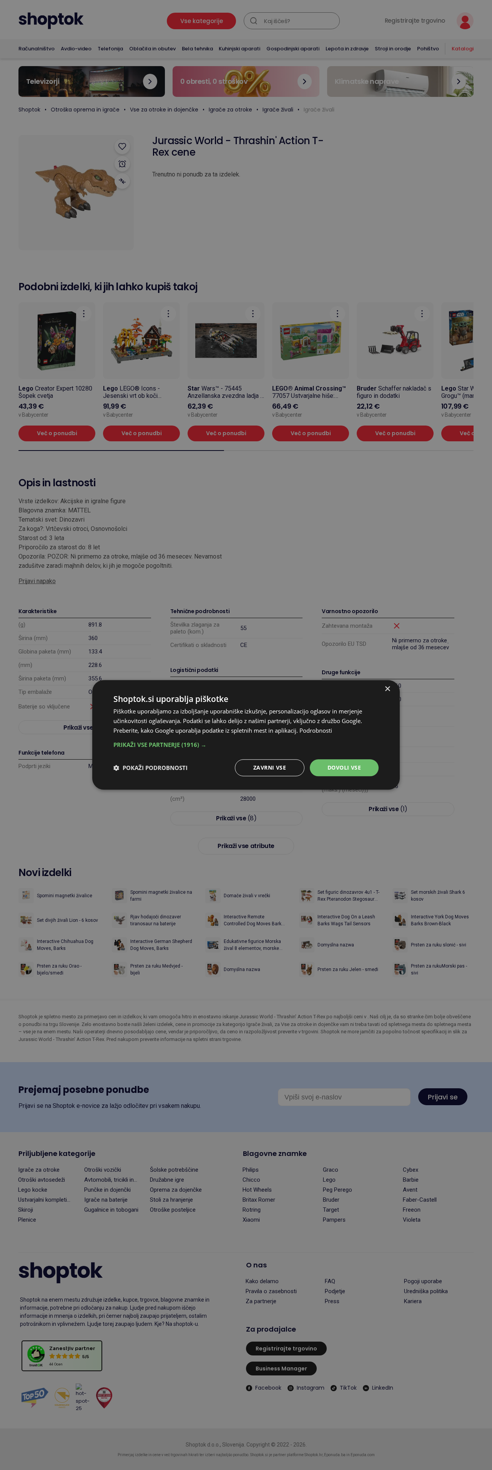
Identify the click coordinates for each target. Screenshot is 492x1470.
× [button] (387, 689)
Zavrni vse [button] (269, 767)
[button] (246, 744)
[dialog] (246, 735)
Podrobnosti (315, 730)
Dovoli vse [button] (344, 767)
